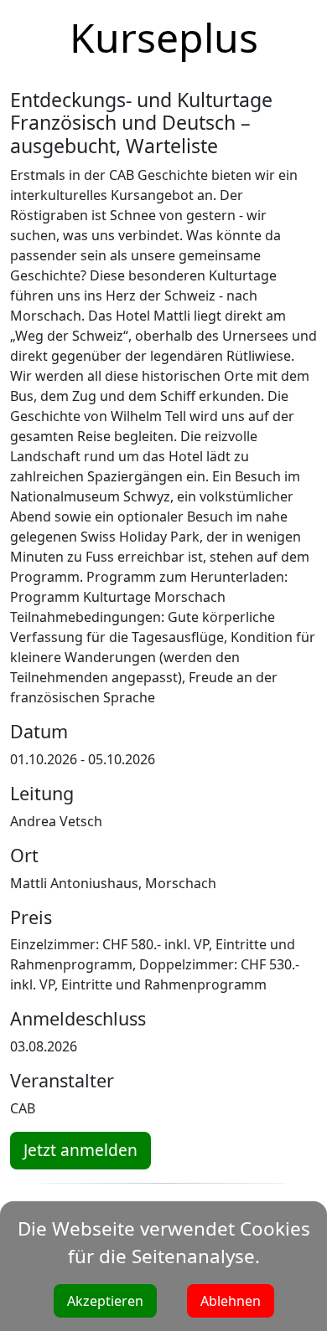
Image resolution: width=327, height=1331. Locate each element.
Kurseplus (164, 37)
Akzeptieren (105, 1301)
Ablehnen (230, 1301)
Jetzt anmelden (80, 1149)
